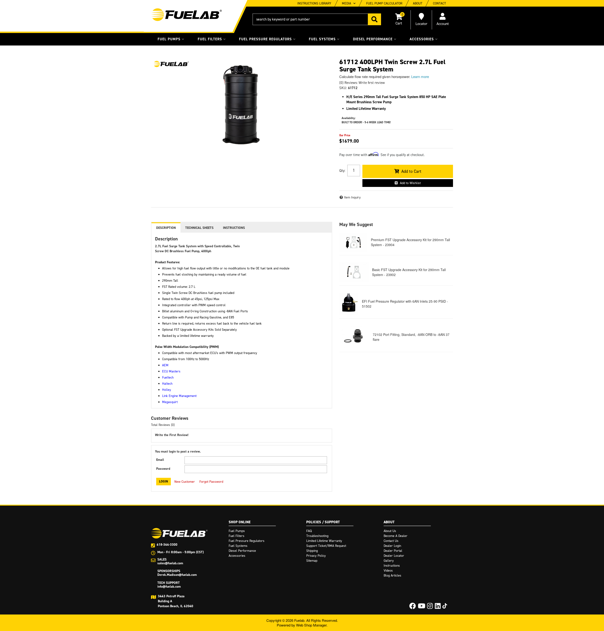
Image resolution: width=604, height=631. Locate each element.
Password (163, 468)
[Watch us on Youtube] (421, 607)
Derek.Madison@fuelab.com (177, 575)
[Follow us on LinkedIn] (438, 607)
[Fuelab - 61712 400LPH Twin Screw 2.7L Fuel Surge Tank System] (171, 64)
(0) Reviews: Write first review (362, 82)
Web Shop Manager (311, 625)
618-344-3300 (167, 544)
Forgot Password (211, 481)
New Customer (184, 481)
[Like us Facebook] (412, 607)
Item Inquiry (352, 197)
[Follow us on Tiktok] (444, 606)
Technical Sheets (199, 228)
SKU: (343, 88)
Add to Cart (411, 171)
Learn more (420, 76)
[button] (316, 19)
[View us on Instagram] (430, 607)
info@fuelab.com (169, 586)
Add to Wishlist (410, 183)
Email (160, 460)
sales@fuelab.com (170, 563)
